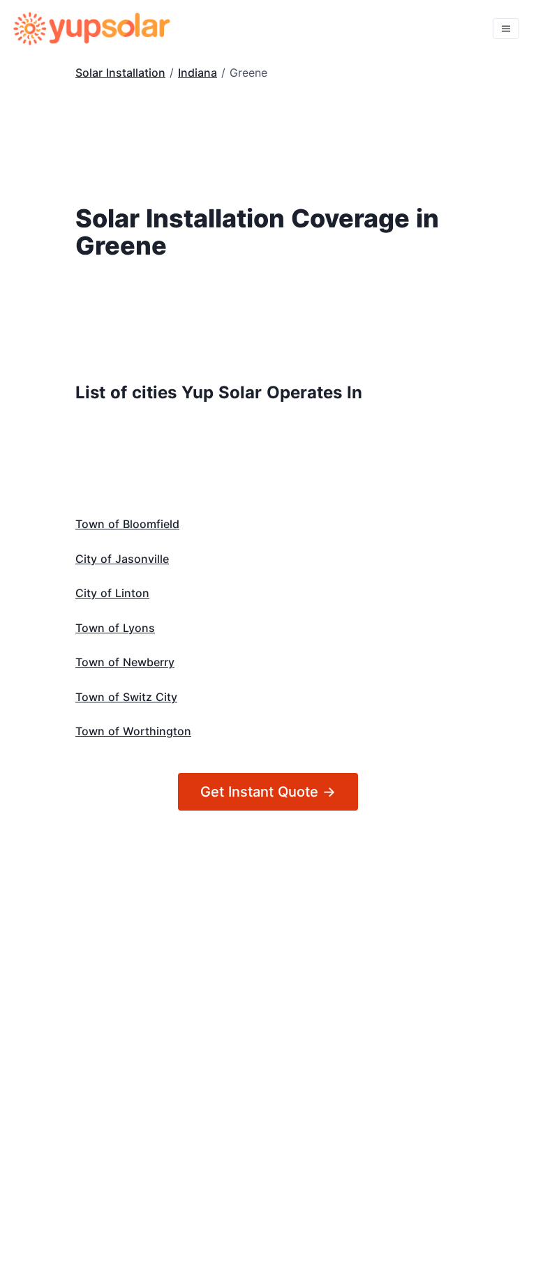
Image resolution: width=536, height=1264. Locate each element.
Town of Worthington (133, 731)
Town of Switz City (126, 697)
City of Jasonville (122, 559)
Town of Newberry (124, 662)
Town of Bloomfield (127, 524)
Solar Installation (120, 73)
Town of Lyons (115, 628)
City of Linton (112, 593)
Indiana (197, 73)
